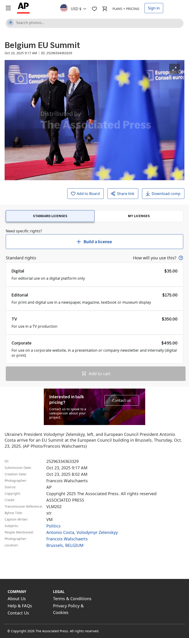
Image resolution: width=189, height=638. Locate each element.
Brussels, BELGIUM (64, 545)
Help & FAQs (20, 605)
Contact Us (18, 613)
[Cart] (104, 8)
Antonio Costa (60, 532)
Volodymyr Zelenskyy (97, 532)
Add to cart (99, 373)
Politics (53, 526)
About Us (17, 598)
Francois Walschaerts (67, 539)
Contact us (121, 400)
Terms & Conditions (72, 598)
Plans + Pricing (125, 8)
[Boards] (94, 8)
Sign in (154, 8)
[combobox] (76, 7)
